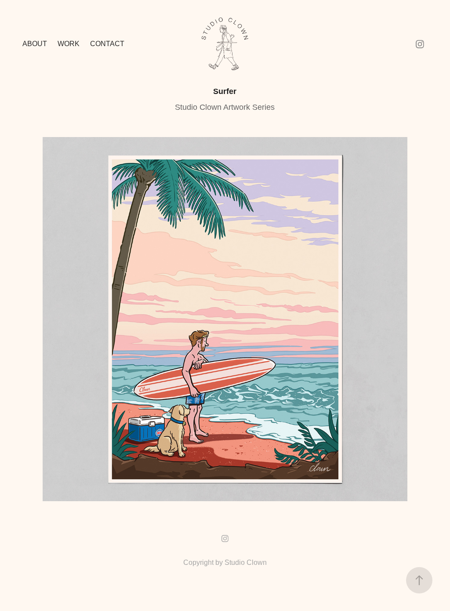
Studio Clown (246, 562)
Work (69, 43)
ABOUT (34, 43)
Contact (107, 43)
